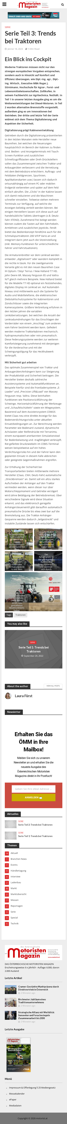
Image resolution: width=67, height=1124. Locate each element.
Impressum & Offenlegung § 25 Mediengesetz (32, 1087)
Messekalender (17, 1093)
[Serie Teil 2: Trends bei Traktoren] (11, 823)
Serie (7, 27)
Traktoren (20, 614)
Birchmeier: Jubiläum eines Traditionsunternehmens (32, 1001)
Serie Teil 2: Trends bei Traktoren (35, 824)
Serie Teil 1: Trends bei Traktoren (34, 649)
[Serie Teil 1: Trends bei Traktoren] (11, 835)
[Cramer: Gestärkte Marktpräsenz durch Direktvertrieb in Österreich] (11, 989)
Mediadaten (15, 1105)
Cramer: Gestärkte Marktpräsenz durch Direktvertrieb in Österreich (38, 988)
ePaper (12, 1099)
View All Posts (53, 686)
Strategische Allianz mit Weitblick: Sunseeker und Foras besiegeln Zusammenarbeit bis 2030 (36, 1015)
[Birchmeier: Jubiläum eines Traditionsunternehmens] (11, 1002)
